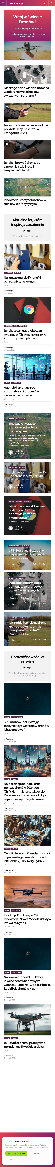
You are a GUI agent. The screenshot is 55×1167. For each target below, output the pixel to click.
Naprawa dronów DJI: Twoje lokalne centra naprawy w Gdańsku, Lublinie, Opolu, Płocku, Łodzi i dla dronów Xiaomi (27, 982)
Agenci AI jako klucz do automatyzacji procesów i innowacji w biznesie (22, 391)
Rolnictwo (20, 419)
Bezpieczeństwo (11, 326)
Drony (11, 419)
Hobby (11, 618)
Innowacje (16, 383)
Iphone (17, 273)
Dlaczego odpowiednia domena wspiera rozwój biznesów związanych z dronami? (26, 91)
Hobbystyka (21, 618)
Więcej (26, 231)
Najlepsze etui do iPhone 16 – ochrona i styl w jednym (23, 279)
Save (45, 564)
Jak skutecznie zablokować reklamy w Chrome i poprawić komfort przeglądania (25, 334)
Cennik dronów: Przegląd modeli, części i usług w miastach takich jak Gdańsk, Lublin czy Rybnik (27, 857)
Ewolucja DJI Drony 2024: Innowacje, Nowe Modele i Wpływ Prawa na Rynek (27, 919)
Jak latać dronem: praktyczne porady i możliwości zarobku (24, 1044)
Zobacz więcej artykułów (26, 28)
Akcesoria (9, 273)
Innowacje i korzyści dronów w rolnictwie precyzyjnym (25, 202)
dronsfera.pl (16, 3)
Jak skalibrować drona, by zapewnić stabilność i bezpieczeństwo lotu (22, 166)
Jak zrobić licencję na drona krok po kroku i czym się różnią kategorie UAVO (26, 129)
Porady (14, 1038)
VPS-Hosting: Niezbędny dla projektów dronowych (26, 552)
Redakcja (9, 291)
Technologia (17, 717)
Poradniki (23, 326)
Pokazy (14, 779)
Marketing (20, 578)
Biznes (7, 383)
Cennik (7, 848)
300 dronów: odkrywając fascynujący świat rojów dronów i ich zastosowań (27, 725)
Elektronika (16, 972)
